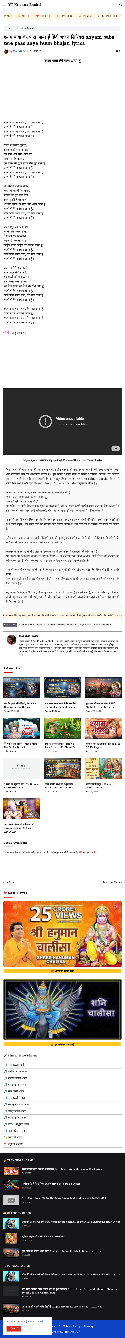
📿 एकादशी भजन (13, 1138)
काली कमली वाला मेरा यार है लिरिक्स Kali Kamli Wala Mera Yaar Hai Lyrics (62, 1169)
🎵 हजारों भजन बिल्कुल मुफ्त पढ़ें (79, 16)
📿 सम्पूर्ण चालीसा (32, 16)
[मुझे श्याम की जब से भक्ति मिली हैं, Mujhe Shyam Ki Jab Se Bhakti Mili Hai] (103, 687)
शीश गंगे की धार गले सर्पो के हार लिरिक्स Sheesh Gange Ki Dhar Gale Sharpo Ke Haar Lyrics (71, 1222)
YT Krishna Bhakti (24, 4)
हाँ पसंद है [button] (14, 1328)
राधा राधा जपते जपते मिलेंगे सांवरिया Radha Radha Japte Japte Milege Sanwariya (60, 705)
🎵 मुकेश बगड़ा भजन (15, 1085)
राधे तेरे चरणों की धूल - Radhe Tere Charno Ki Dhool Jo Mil (60, 746)
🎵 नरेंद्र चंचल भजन (15, 1111)
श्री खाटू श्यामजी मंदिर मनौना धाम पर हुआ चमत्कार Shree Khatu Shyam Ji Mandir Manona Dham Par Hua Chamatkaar (69, 1291)
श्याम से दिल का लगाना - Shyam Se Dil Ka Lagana (103, 745)
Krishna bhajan (26, 28)
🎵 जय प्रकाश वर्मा (14, 1065)
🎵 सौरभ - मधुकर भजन (16, 1124)
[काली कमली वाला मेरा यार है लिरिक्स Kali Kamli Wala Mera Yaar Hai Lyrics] (11, 1171)
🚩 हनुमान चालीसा (13, 1144)
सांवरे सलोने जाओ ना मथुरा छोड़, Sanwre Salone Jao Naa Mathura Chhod (59, 786)
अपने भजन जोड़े (36, 1322)
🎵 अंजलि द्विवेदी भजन (15, 1078)
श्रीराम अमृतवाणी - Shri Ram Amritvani (43, 1236)
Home (9, 28)
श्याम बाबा (20, 214)
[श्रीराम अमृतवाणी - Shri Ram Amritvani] (11, 1238)
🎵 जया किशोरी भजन (15, 1098)
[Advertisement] (62, 93)
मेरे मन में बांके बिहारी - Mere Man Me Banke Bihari (20, 745)
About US (54, 1326)
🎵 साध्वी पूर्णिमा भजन (15, 1118)
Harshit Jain (28, 636)
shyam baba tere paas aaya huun (95, 624)
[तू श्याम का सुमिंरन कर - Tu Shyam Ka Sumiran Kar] (21, 768)
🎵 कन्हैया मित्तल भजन (15, 1072)
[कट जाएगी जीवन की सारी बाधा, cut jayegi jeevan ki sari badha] (21, 808)
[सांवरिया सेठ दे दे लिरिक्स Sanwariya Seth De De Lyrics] (11, 1185)
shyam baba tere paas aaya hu (62, 624)
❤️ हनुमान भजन (11, 16)
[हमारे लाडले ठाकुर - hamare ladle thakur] (103, 768)
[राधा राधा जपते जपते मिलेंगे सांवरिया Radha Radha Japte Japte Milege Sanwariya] (62, 687)
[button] (4, 5)
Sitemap (88, 1326)
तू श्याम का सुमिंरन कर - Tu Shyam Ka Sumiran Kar (21, 786)
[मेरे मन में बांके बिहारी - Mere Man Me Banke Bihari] (21, 728)
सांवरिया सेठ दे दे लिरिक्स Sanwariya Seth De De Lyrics (51, 1184)
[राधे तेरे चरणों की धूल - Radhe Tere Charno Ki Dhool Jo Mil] (62, 728)
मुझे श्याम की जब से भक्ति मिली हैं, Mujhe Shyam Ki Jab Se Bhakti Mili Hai (100, 705)
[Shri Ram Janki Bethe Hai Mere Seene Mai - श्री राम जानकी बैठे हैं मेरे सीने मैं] (11, 1200)
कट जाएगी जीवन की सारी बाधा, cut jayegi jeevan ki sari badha (20, 826)
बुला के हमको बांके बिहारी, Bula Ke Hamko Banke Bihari (20, 705)
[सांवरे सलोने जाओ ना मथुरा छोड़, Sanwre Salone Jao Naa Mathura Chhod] (62, 768)
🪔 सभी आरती (52, 16)
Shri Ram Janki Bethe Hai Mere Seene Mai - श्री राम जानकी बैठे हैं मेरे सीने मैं (64, 1198)
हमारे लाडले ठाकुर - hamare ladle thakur (99, 786)
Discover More (111, 882)
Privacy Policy (71, 1326)
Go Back (9, 882)
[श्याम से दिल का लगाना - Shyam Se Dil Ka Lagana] (103, 728)
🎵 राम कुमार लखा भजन (16, 1105)
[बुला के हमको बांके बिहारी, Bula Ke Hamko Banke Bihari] (21, 687)
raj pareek (41, 624)
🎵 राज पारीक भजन (14, 1131)
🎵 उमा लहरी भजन (14, 1091)
